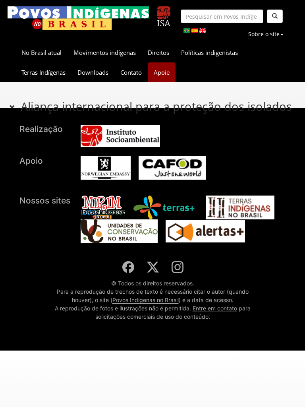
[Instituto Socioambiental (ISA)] (164, 13)
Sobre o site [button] (264, 34)
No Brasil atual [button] (41, 52)
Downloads (92, 72)
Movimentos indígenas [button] (104, 52)
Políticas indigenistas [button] (209, 52)
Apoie (162, 72)
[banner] (78, 18)
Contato (131, 72)
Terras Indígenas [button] (43, 72)
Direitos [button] (158, 52)
